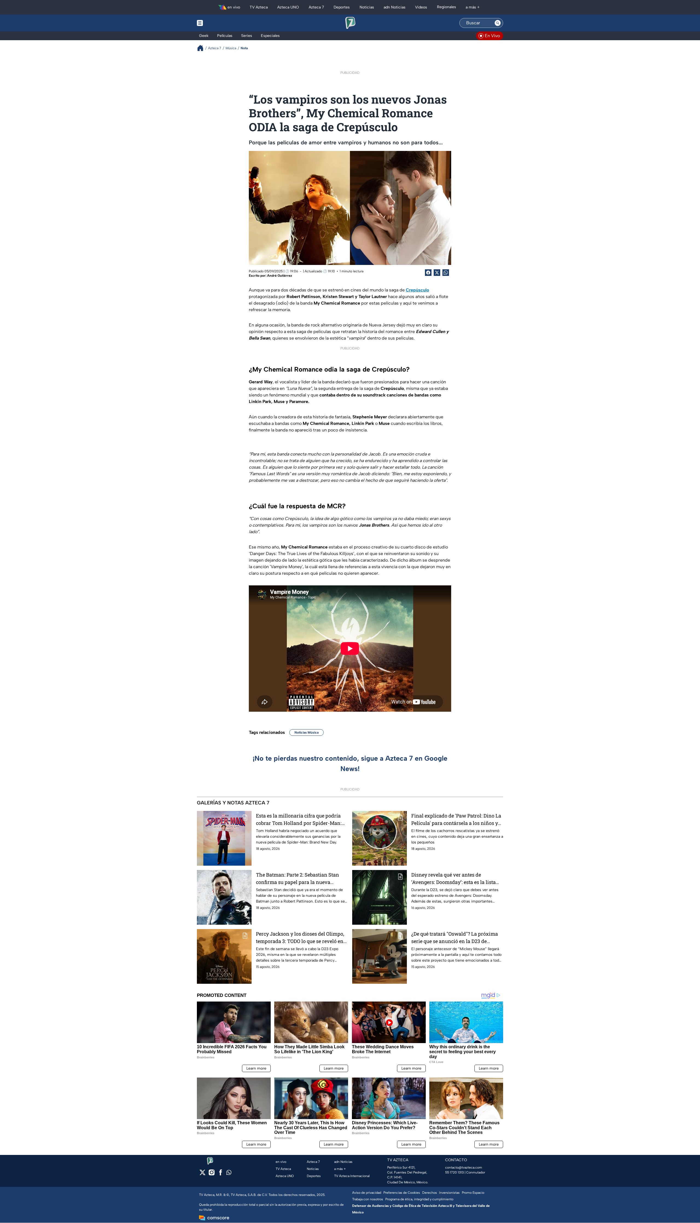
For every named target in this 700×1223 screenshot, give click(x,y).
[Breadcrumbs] (202, 48)
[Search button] (498, 23)
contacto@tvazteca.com (463, 1167)
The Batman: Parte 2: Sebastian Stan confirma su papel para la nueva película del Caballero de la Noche (297, 878)
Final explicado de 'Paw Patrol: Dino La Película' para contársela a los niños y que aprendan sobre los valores (456, 819)
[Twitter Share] (437, 272)
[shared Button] (445, 272)
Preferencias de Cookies (401, 1193)
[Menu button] (219, 23)
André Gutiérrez (279, 276)
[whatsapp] (229, 1173)
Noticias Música (306, 732)
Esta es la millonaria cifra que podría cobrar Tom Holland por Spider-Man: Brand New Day (299, 819)
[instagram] (211, 1174)
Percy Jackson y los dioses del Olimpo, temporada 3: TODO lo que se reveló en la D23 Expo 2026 (300, 937)
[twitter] (202, 1174)
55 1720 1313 (454, 1172)
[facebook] (220, 1174)
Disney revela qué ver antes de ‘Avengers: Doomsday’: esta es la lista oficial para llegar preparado (453, 878)
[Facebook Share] (428, 272)
